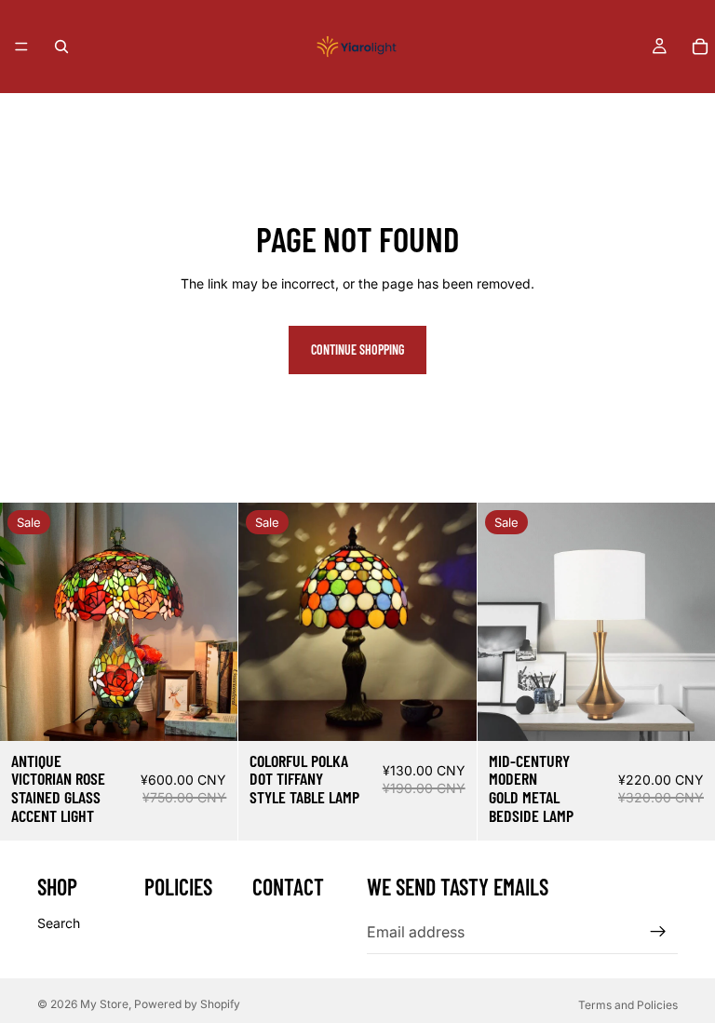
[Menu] (21, 46)
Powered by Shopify (187, 1004)
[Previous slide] (28, 621)
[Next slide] (209, 621)
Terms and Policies (628, 1005)
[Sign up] (658, 931)
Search (58, 923)
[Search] (61, 46)
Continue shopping (357, 349)
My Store (104, 1004)
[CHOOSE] (686, 712)
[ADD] (209, 712)
